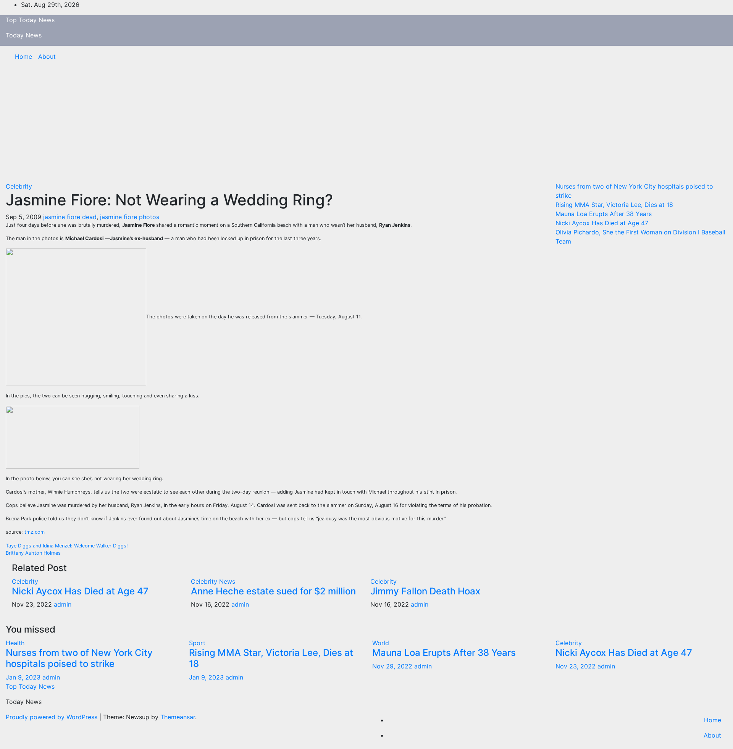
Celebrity (19, 186)
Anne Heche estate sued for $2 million (273, 591)
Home (23, 56)
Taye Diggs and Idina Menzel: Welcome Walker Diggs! (67, 546)
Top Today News (30, 20)
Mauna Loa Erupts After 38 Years (603, 214)
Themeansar (177, 717)
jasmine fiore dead (70, 217)
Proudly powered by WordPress (52, 717)
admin (62, 604)
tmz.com (34, 532)
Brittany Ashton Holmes (33, 553)
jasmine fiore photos (129, 217)
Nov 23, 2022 (575, 666)
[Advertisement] (366, 124)
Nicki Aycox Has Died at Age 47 (80, 591)
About (47, 56)
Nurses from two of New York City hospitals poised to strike (79, 658)
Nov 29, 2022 (392, 666)
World (380, 643)
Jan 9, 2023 (23, 677)
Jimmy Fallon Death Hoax (425, 591)
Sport (197, 643)
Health (15, 643)
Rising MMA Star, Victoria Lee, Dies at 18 (614, 204)
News (227, 581)
